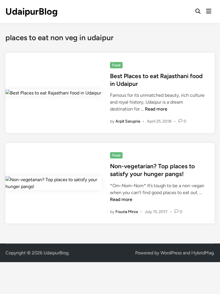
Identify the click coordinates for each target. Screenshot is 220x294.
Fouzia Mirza (126, 211)
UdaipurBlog (31, 11)
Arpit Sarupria (127, 121)
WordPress (171, 253)
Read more (156, 109)
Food (116, 65)
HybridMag (202, 253)
